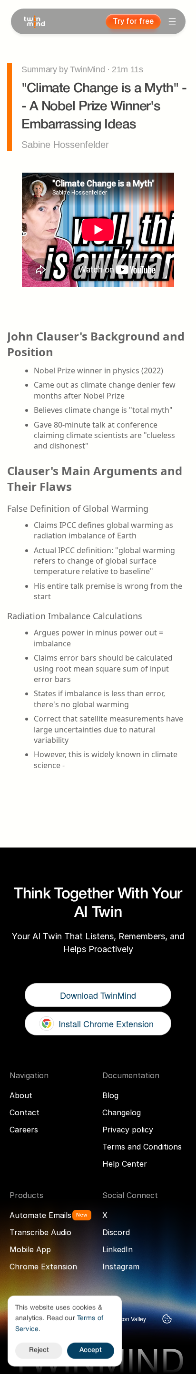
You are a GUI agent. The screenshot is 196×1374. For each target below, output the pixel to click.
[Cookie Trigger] (167, 1319)
